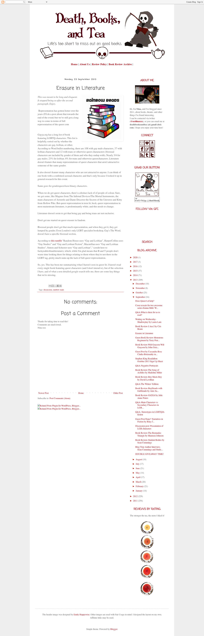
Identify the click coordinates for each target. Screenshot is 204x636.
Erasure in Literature (144, 333)
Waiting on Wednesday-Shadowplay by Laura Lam (148, 320)
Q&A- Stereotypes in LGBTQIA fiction (149, 413)
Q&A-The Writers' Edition (146, 383)
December (140, 283)
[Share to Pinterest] (60, 285)
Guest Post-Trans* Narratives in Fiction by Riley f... (149, 420)
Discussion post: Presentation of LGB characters (149, 427)
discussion (48, 289)
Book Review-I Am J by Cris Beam (148, 327)
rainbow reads (58, 289)
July (138, 463)
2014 (135, 275)
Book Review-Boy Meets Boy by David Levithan (148, 378)
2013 (135, 279)
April (138, 477)
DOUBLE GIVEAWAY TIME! (149, 453)
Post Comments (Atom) (60, 398)
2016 (135, 266)
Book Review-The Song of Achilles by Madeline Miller (148, 371)
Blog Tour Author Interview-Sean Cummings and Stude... (149, 448)
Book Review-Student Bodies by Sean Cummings (149, 441)
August (139, 459)
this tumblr (56, 240)
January (139, 490)
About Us (85, 64)
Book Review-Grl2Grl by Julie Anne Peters (149, 396)
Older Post (118, 392)
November (140, 288)
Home (74, 64)
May (138, 472)
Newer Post (43, 392)
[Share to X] (55, 285)
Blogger (113, 629)
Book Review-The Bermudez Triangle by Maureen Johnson (149, 434)
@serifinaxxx (136, 121)
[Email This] (50, 285)
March (139, 481)
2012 (135, 496)
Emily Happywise (81, 614)
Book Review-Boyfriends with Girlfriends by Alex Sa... (148, 389)
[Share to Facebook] (57, 285)
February (140, 486)
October (139, 292)
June (138, 468)
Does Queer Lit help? (144, 300)
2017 (135, 261)
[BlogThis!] (52, 285)
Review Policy (99, 64)
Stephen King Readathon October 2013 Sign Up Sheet (149, 360)
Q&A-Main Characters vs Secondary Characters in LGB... (147, 405)
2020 (135, 257)
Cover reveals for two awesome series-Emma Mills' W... (148, 306)
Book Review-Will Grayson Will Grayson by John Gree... (149, 346)
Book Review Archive (120, 64)
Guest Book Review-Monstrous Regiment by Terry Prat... (149, 339)
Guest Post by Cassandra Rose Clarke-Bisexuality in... (148, 353)
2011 (135, 500)
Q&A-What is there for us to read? (147, 313)
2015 (135, 270)
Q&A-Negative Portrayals (146, 365)
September (141, 296)
